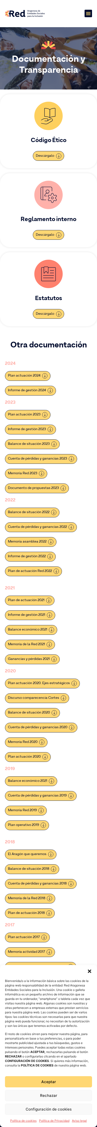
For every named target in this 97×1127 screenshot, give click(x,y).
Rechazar (48, 1095)
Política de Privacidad (54, 1121)
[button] (89, 971)
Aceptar (48, 1081)
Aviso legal (79, 1121)
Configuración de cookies (49, 1109)
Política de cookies (23, 1121)
